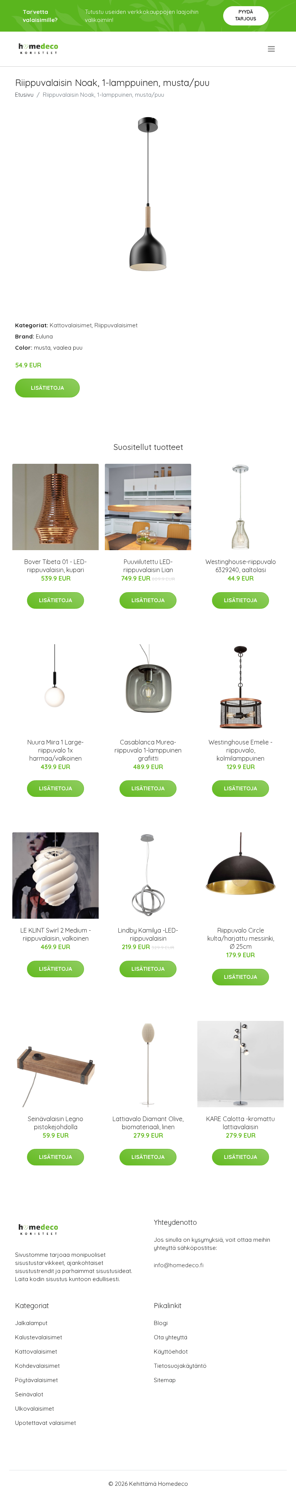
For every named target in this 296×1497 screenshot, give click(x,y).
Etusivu (24, 94)
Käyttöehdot (171, 1351)
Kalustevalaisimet (38, 1337)
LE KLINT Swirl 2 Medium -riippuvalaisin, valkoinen (55, 934)
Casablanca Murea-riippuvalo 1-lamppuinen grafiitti (148, 750)
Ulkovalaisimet (34, 1408)
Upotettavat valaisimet (45, 1422)
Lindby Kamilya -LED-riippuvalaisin (148, 934)
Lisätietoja (47, 387)
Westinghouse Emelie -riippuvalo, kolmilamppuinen (240, 750)
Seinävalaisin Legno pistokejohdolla (55, 1123)
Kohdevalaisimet (37, 1365)
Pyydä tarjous (245, 15)
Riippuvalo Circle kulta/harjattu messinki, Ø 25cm (240, 938)
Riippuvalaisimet (116, 325)
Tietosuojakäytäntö (180, 1365)
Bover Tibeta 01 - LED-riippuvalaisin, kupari (55, 566)
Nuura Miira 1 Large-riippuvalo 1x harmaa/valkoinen (55, 750)
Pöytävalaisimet (36, 1380)
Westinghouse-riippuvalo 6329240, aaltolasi (240, 566)
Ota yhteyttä (170, 1337)
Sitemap (165, 1380)
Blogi (161, 1323)
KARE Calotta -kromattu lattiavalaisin (240, 1123)
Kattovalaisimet (71, 325)
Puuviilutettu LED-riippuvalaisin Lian (148, 566)
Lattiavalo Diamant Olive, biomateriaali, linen (148, 1123)
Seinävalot (29, 1394)
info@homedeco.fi (179, 1265)
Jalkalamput (31, 1323)
